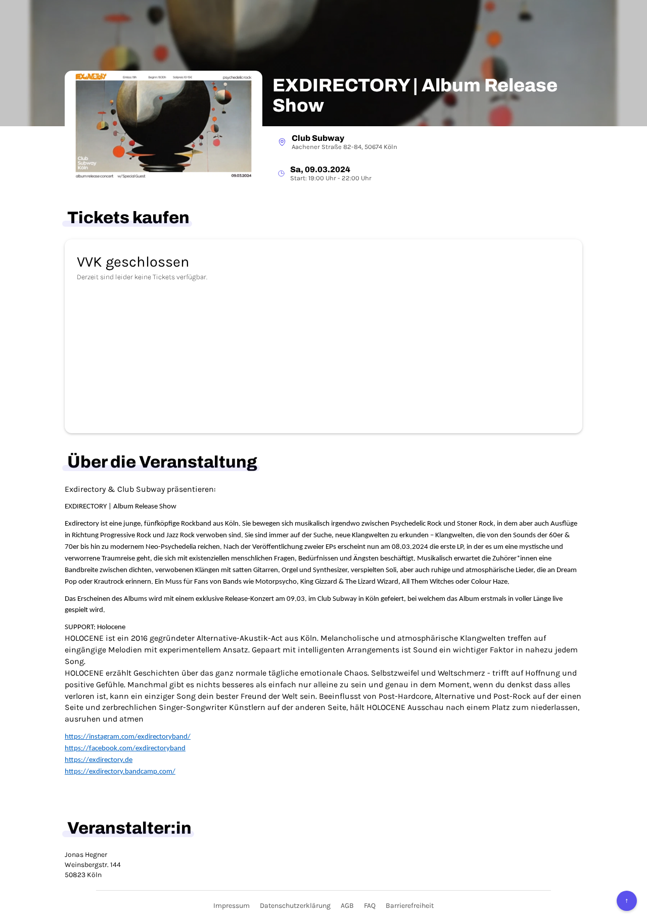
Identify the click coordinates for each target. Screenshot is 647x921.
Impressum (231, 905)
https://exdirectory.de (98, 760)
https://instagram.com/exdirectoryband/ (128, 737)
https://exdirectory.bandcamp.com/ (120, 772)
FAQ (370, 905)
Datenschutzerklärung (295, 905)
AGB (347, 905)
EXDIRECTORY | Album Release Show (415, 96)
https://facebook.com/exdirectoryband (125, 748)
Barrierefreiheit (410, 905)
